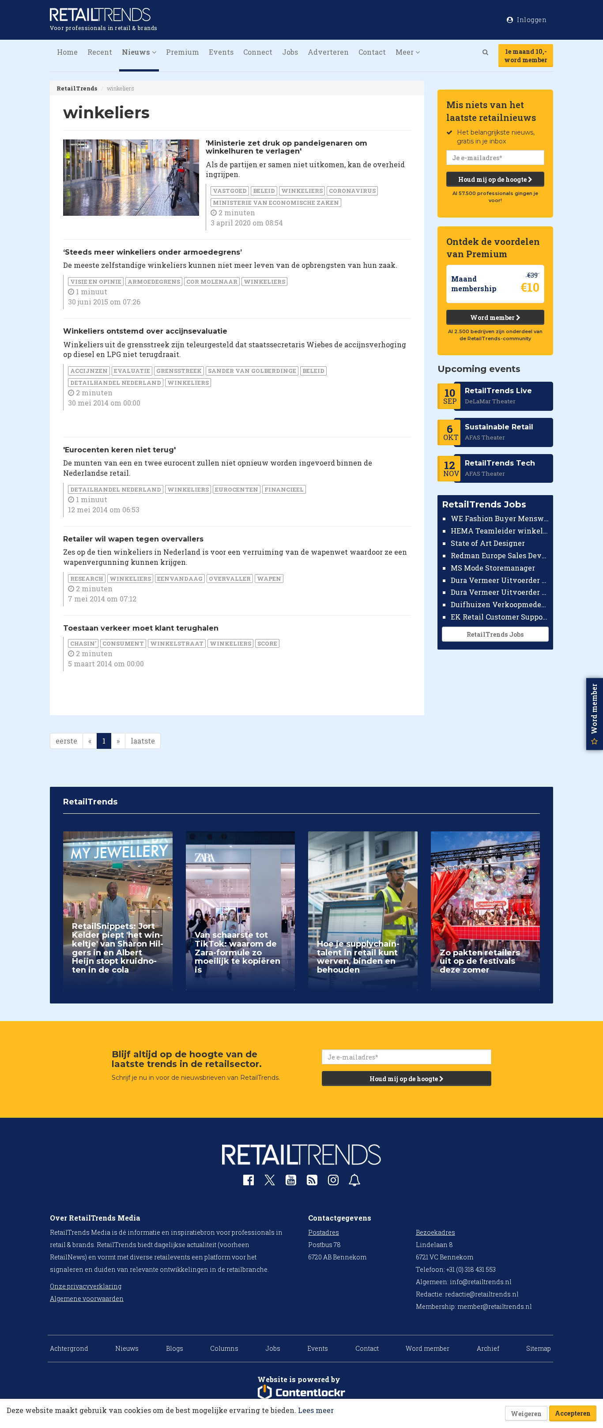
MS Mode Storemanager (493, 567)
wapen (269, 578)
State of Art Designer (488, 543)
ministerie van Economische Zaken (276, 202)
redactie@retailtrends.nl (482, 1294)
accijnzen (89, 370)
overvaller (230, 578)
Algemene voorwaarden (87, 1298)
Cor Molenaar (211, 281)
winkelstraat (177, 643)
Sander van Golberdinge (252, 370)
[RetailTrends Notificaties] (354, 1182)
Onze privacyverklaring (85, 1286)
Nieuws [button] (137, 51)
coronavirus (352, 190)
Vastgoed (230, 190)
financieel (284, 489)
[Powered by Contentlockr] (301, 1392)
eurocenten (236, 489)
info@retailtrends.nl (481, 1282)
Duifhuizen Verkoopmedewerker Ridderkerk (500, 604)
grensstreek (179, 370)
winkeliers (302, 190)
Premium (182, 51)
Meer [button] (405, 51)
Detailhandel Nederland (115, 382)
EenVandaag (180, 578)
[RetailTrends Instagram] (333, 1182)
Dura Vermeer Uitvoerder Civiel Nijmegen (500, 592)
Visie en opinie (95, 281)
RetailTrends (77, 88)
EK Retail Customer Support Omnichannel (500, 616)
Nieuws (127, 1348)
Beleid (264, 190)
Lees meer (316, 1410)
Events (221, 51)
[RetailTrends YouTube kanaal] (291, 1182)
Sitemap (538, 1348)
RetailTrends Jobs (495, 634)
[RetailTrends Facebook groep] (248, 1182)
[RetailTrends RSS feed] (312, 1182)
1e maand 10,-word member (525, 55)
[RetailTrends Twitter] (270, 1183)
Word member (493, 317)
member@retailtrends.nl (494, 1306)
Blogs (174, 1348)
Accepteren (573, 1413)
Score (267, 643)
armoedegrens (154, 281)
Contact (372, 51)
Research (86, 578)
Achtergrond (69, 1348)
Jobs (290, 51)
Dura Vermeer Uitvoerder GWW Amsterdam (500, 579)
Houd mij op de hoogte (493, 179)
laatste (143, 740)
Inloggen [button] (531, 19)
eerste (66, 740)
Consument (123, 643)
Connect (257, 51)
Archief (488, 1348)
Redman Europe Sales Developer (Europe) (500, 555)
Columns (224, 1348)
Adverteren (328, 51)
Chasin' (83, 643)
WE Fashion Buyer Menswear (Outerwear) (500, 518)
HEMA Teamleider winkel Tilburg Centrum (500, 530)
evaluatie (132, 370)
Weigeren (526, 1413)
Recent (99, 51)
